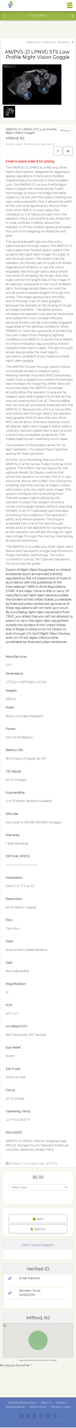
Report (67, 130)
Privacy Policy (38, 1407)
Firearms (38, 15)
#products (63, 42)
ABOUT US (46, 1402)
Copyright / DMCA (61, 1407)
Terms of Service (15, 1407)
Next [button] (72, 15)
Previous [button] (4, 15)
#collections (49, 42)
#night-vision (33, 42)
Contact (61, 1402)
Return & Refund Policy (22, 1402)
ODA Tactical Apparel (38, 1245)
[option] (38, 16)
